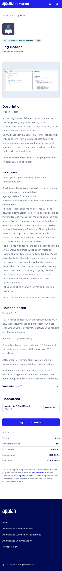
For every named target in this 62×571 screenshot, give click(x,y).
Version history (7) (12, 386)
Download (50, 407)
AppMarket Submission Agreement (21, 534)
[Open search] (57, 4)
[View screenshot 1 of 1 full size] (31, 80)
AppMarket (7, 15)
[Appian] (9, 512)
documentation (38, 472)
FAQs (5, 522)
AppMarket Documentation (17, 540)
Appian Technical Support (31, 475)
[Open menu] (49, 4)
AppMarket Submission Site (17, 528)
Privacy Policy (9, 546)
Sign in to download (31, 422)
